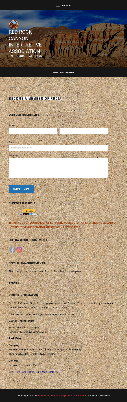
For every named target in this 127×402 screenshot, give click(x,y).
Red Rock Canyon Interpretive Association (62, 395)
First (10, 136)
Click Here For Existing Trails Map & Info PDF (34, 371)
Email (11, 142)
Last (61, 136)
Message (13, 155)
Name (12, 125)
